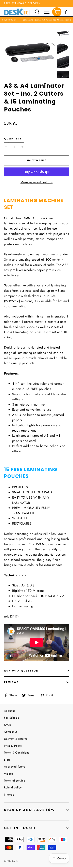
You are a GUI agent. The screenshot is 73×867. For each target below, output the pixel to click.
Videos (8, 774)
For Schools (11, 718)
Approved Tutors (14, 766)
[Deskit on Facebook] (66, 11)
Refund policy (12, 787)
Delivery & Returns (15, 739)
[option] (29, 52)
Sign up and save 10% (29, 810)
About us (9, 711)
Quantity (13, 138)
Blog (7, 760)
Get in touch (19, 828)
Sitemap (9, 795)
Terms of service (14, 780)
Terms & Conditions (16, 752)
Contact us (10, 732)
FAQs (7, 725)
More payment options (36, 182)
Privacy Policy (13, 746)
